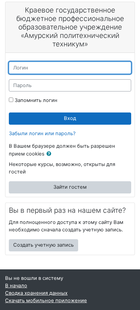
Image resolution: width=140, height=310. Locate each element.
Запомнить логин (36, 100)
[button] (50, 154)
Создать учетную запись (43, 245)
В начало (16, 286)
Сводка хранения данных (36, 293)
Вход (70, 118)
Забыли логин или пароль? (42, 133)
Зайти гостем (70, 187)
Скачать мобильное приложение (46, 300)
